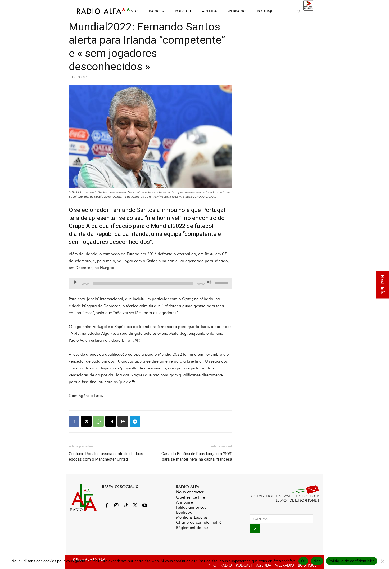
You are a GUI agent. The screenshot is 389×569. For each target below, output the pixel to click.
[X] (86, 421)
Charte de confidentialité (198, 522)
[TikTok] (125, 505)
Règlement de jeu (192, 527)
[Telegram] (135, 421)
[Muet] (209, 282)
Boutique (184, 512)
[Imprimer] (122, 421)
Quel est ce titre (190, 497)
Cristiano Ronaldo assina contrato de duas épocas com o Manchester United (106, 456)
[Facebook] (74, 421)
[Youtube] (145, 505)
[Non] (382, 561)
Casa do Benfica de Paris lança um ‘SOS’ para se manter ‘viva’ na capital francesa (196, 456)
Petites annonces (191, 507)
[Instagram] (116, 505)
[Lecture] (75, 282)
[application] (150, 283)
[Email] (110, 421)
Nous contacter (190, 491)
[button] (298, 11)
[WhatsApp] (98, 421)
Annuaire (184, 502)
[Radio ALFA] (97, 11)
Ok (303, 561)
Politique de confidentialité (352, 561)
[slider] (222, 283)
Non (317, 561)
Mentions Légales (192, 517)
